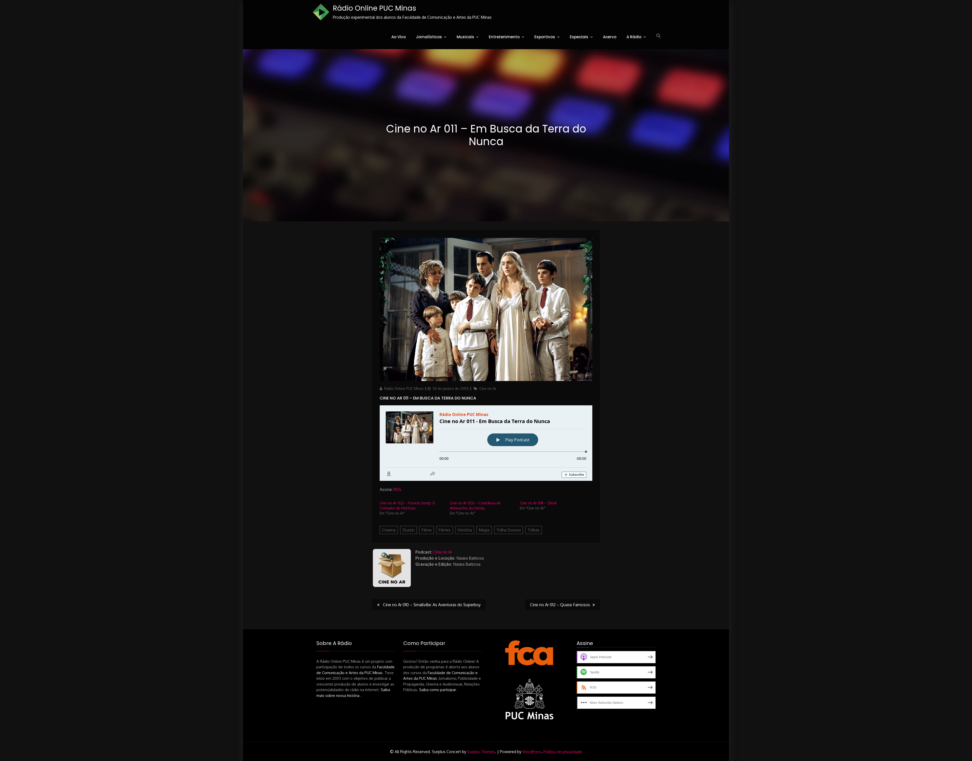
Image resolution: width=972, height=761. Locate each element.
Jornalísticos (429, 37)
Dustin (408, 529)
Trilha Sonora (508, 529)
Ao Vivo (398, 37)
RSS (397, 489)
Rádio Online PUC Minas (374, 8)
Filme (426, 529)
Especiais (579, 37)
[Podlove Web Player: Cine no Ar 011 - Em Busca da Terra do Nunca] (486, 443)
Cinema (389, 529)
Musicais (465, 37)
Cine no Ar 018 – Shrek (538, 503)
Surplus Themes (481, 751)
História (464, 529)
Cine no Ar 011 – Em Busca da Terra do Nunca (428, 398)
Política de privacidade (562, 751)
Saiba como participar (437, 689)
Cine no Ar (487, 388)
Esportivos (544, 37)
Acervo (609, 37)
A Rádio (633, 37)
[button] (659, 36)
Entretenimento (504, 37)
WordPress (531, 751)
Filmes (444, 529)
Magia (484, 529)
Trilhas (534, 529)
